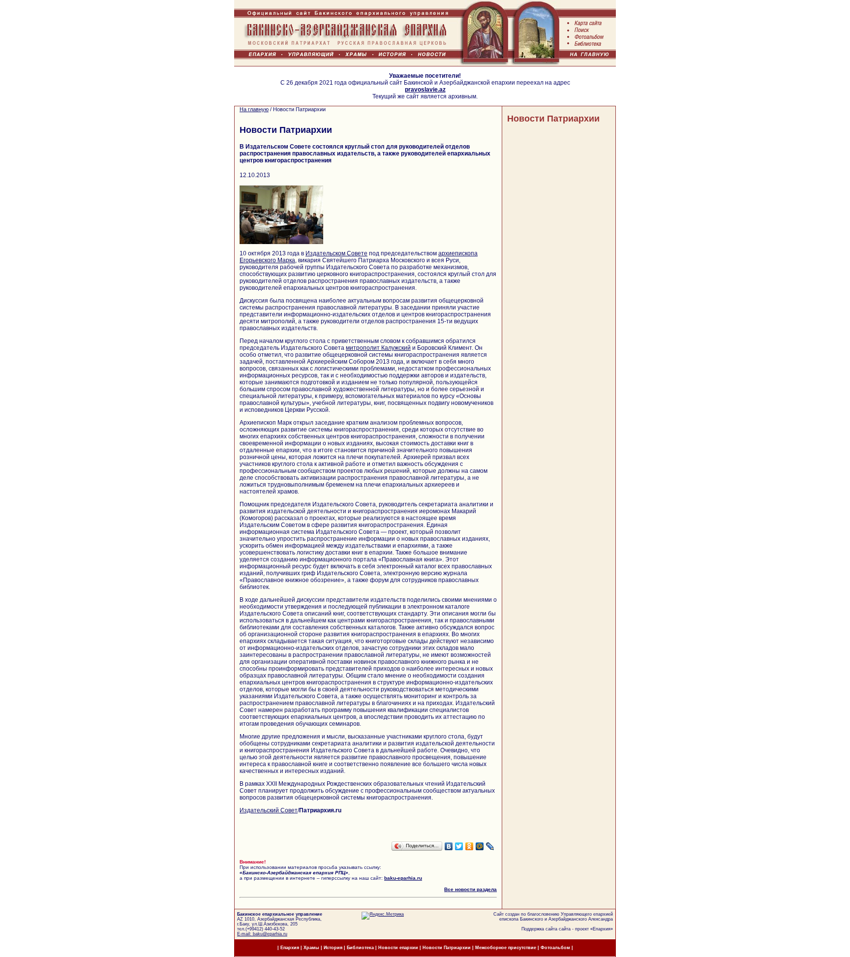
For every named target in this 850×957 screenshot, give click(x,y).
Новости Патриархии (553, 118)
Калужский (396, 347)
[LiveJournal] (490, 846)
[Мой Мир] (480, 846)
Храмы (311, 947)
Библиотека (361, 947)
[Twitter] (459, 846)
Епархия (601, 928)
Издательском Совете (336, 253)
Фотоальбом (555, 947)
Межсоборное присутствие (505, 947)
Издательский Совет (269, 810)
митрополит (363, 347)
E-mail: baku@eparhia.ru (262, 933)
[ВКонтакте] (449, 846)
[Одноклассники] (469, 846)
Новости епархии (398, 947)
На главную (254, 109)
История (333, 947)
